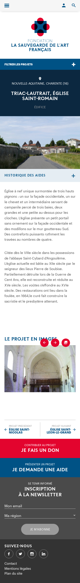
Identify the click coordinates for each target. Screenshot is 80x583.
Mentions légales (17, 568)
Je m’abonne (40, 529)
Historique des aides (25, 175)
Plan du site (13, 573)
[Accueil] (40, 35)
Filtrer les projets (18, 64)
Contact (10, 563)
